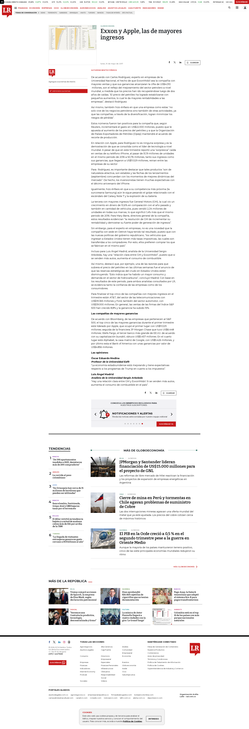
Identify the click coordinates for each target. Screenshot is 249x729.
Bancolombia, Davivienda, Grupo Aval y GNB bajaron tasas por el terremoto (66, 506)
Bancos (100, 13)
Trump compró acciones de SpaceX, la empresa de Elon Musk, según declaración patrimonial (83, 596)
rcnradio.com (95, 698)
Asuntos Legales (87, 650)
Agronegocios (86, 647)
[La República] (7, 11)
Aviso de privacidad (156, 656)
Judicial (73, 609)
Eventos (125, 662)
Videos (104, 681)
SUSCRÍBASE (242, 2)
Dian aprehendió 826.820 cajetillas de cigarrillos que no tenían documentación (135, 596)
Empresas (84, 662)
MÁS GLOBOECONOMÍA (184, 567)
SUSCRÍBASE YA (166, 424)
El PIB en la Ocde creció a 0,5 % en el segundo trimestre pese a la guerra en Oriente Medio (154, 538)
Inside (124, 668)
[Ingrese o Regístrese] (245, 8)
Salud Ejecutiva (128, 675)
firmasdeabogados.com (121, 695)
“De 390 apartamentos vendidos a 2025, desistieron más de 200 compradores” (67, 462)
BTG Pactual (127, 13)
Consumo (84, 656)
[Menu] (16, 8)
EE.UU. (72, 589)
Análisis (56, 472)
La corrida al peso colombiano (62, 476)
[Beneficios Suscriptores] (237, 7)
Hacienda (126, 589)
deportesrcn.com (154, 698)
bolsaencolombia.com (143, 695)
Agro (55, 485)
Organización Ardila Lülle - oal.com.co (189, 695)
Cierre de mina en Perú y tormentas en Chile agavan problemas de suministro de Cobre (155, 502)
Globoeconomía (129, 665)
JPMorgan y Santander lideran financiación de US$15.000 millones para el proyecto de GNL (157, 466)
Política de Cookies (132, 721)
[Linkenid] (60, 643)
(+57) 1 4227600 (56, 654)
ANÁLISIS (101, 8)
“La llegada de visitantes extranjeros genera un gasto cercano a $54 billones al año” (68, 539)
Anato (83, 13)
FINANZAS (23, 8)
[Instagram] (65, 643)
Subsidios (63, 13)
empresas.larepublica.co (98, 695)
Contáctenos (153, 653)
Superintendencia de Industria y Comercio (165, 668)
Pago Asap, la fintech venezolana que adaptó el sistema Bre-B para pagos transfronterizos (186, 596)
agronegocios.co (78, 695)
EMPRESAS (47, 8)
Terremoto (52, 13)
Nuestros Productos (156, 650)
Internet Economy (87, 672)
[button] (94, 415)
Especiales (105, 662)
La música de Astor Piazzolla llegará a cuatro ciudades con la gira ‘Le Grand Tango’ (134, 616)
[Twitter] (175, 62)
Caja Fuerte (106, 650)
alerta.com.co (139, 698)
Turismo (91, 13)
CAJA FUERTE (134, 8)
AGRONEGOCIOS (88, 8)
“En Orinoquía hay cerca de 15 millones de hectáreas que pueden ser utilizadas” (68, 490)
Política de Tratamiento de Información (164, 662)
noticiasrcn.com (110, 698)
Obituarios (105, 672)
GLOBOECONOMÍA (69, 8)
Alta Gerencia (106, 647)
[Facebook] (169, 62)
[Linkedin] (180, 62)
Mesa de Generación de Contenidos (163, 647)
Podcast (83, 675)
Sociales (83, 681)
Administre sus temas (61, 91)
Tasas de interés (113, 13)
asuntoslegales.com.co (58, 695)
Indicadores (85, 668)
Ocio (124, 672)
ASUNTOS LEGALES (117, 8)
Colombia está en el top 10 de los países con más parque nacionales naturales (186, 616)
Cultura (125, 609)
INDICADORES (149, 8)
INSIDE (161, 8)
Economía (126, 656)
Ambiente (178, 609)
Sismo (43, 13)
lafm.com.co (125, 698)
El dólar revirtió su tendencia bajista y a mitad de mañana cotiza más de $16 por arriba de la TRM (68, 523)
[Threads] (70, 643)
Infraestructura (107, 668)
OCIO (56, 8)
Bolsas (56, 516)
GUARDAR (194, 63)
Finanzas (83, 665)
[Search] (229, 7)
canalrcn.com (81, 698)
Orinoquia (74, 13)
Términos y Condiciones (158, 659)
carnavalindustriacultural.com (61, 698)
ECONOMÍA (34, 8)
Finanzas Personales (109, 665)
